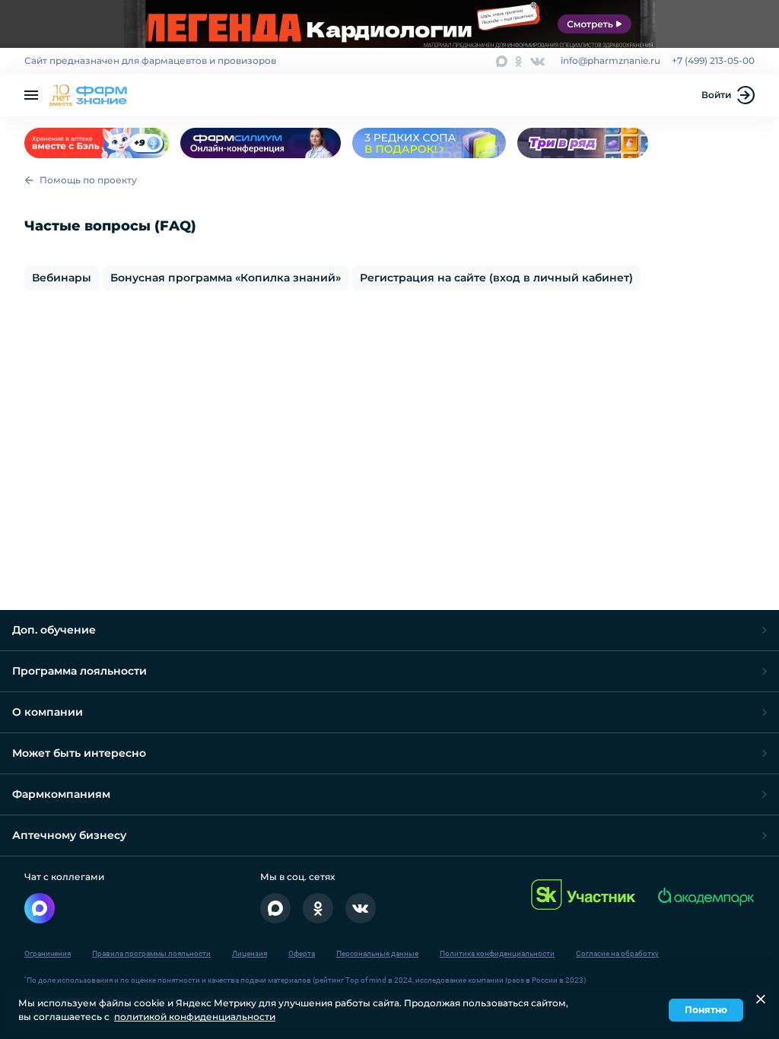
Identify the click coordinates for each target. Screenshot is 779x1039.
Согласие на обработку (617, 953)
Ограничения (47, 953)
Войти (716, 94)
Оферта (301, 953)
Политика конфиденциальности (497, 953)
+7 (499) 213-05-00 (713, 60)
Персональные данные (377, 953)
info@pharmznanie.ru (610, 60)
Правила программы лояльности (151, 953)
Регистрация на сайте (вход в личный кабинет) (496, 277)
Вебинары (61, 277)
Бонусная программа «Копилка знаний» (225, 277)
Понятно (706, 1009)
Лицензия (249, 953)
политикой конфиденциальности (194, 1016)
